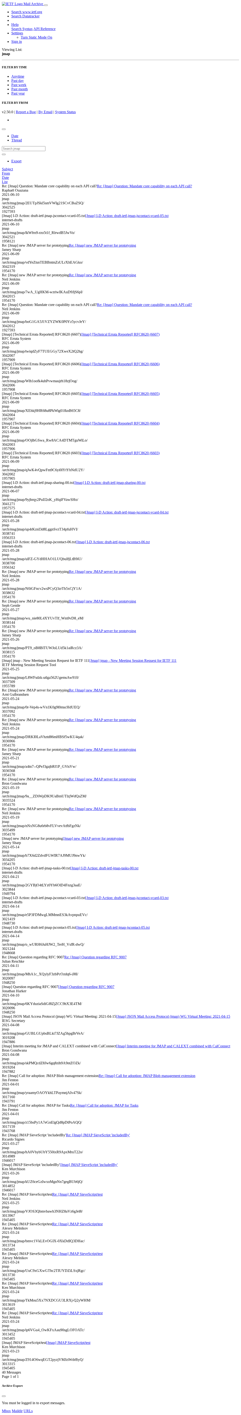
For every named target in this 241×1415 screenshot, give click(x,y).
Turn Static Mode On (36, 37)
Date (14, 136)
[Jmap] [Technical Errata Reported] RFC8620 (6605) (120, 394)
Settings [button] (17, 33)
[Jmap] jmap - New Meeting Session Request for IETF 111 (133, 661)
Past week (18, 85)
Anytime (17, 76)
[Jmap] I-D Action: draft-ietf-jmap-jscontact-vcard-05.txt (127, 216)
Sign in (16, 42)
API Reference (44, 29)
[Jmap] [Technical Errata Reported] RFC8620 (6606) (120, 364)
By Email (45, 112)
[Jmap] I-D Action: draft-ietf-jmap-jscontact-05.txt (113, 927)
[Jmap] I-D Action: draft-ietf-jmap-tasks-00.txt (104, 868)
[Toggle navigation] (46, 5)
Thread (16, 140)
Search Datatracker (25, 16)
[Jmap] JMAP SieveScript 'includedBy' (89, 1165)
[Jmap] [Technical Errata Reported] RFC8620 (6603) (120, 453)
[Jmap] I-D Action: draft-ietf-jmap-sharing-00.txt (109, 483)
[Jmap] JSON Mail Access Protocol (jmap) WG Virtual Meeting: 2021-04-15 (173, 1016)
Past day (17, 81)
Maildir (17, 1411)
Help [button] (15, 25)
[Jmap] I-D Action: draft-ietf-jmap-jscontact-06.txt (113, 542)
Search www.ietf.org (26, 12)
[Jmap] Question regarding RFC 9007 (86, 987)
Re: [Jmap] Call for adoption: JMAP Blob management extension (147, 1076)
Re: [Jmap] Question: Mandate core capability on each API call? (144, 186)
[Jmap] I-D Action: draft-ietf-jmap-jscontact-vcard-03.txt (127, 898)
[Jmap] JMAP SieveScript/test (68, 1343)
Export (16, 161)
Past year (18, 93)
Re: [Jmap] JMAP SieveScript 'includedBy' (98, 1135)
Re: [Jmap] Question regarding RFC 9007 (95, 957)
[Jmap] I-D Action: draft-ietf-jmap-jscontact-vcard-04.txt (127, 512)
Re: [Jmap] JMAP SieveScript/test (77, 1194)
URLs (28, 1411)
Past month (19, 89)
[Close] (4, 1396)
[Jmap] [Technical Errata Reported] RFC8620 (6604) (120, 423)
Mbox (6, 1411)
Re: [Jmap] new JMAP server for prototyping (102, 245)
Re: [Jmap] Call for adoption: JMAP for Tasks (104, 1105)
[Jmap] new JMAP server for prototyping (93, 838)
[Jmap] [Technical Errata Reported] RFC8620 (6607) (120, 334)
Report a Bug (26, 112)
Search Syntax (22, 29)
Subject (7, 169)
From (6, 173)
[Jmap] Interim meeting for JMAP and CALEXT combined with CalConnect (173, 1046)
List (5, 182)
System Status (65, 112)
